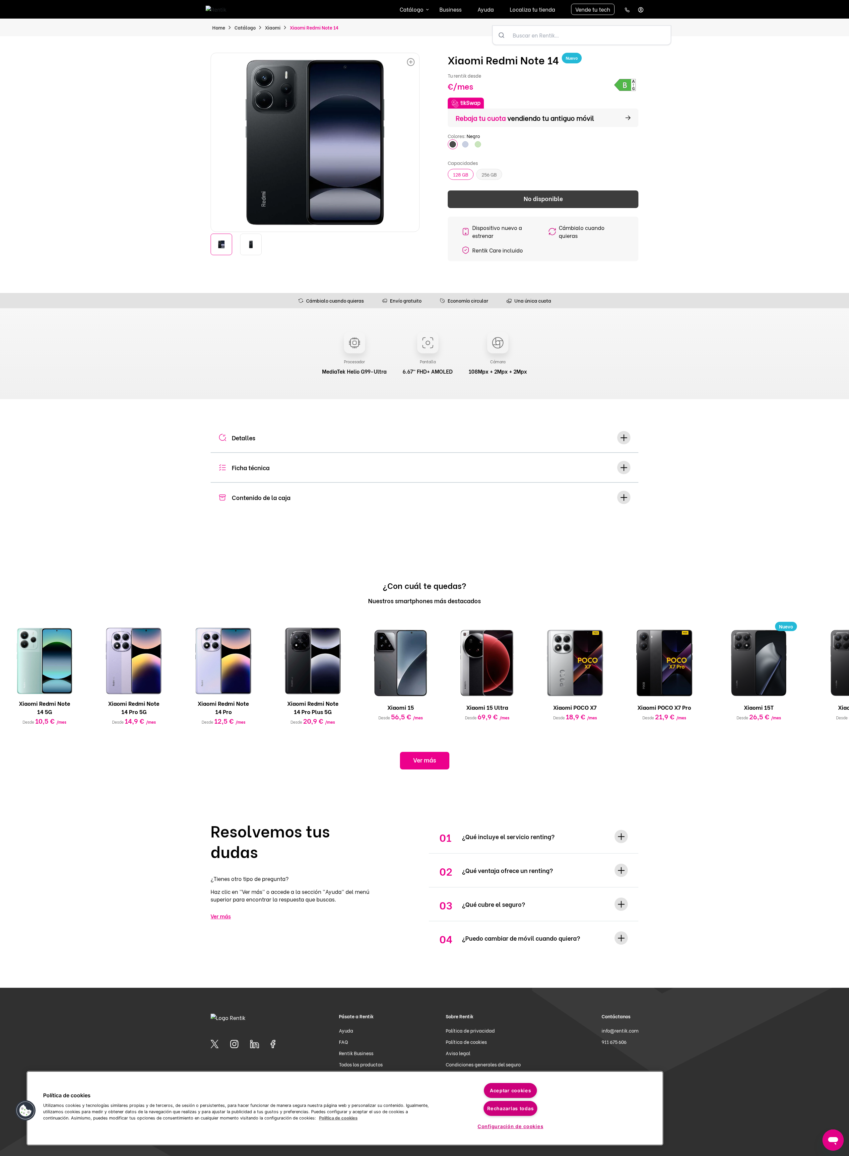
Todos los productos (361, 1064)
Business (450, 9)
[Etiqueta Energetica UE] (625, 85)
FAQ (343, 1041)
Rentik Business (356, 1052)
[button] (25, 1110)
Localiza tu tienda (532, 9)
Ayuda (486, 9)
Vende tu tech (592, 9)
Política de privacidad (470, 1030)
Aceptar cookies (510, 1090)
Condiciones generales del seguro (483, 1064)
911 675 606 (614, 1041)
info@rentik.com (620, 1030)
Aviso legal (458, 1052)
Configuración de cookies (510, 1126)
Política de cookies (466, 1041)
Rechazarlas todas (510, 1108)
